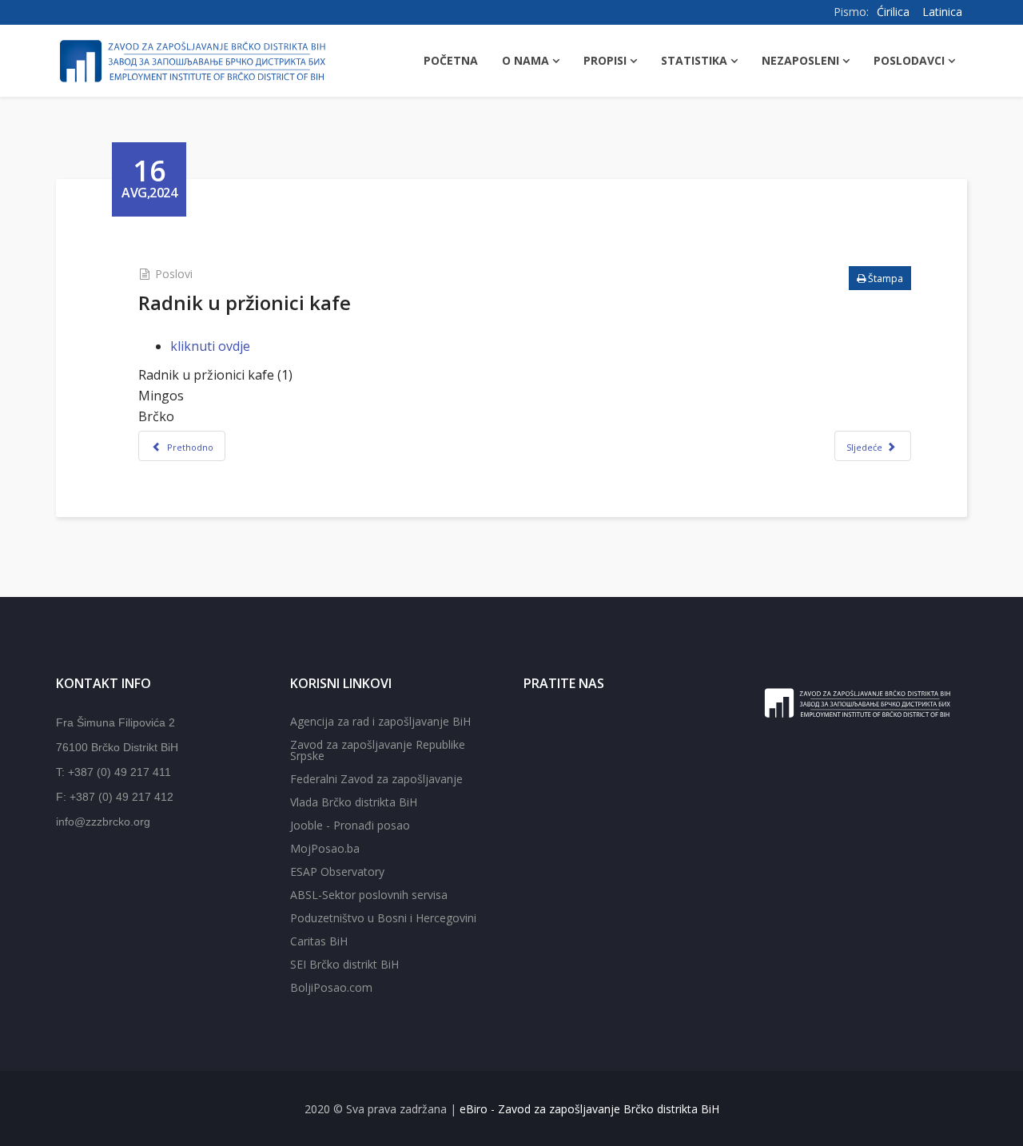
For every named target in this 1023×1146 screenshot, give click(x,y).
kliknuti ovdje (210, 346)
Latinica (942, 11)
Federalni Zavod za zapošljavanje (376, 778)
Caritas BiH (319, 941)
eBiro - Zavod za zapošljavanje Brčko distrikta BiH (589, 1108)
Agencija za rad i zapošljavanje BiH (380, 721)
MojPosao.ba (325, 848)
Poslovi (174, 273)
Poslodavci (909, 60)
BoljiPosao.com (331, 987)
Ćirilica (893, 11)
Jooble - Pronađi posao (350, 825)
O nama (525, 60)
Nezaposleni (800, 60)
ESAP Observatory (337, 871)
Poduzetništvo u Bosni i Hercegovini (383, 917)
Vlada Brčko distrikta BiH (353, 802)
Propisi (605, 60)
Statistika (694, 60)
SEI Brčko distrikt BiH (344, 964)
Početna (451, 60)
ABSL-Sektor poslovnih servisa (369, 894)
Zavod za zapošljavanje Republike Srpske (377, 750)
